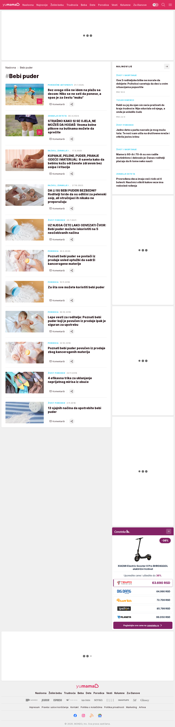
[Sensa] (98, 700)
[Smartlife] (123, 700)
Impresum (34, 707)
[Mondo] (31, 700)
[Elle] (110, 700)
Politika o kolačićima (91, 707)
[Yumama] (11, 5)
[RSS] (91, 715)
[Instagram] (83, 715)
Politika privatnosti (114, 707)
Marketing (131, 707)
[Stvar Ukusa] (71, 700)
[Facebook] (75, 715)
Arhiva (142, 707)
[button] (57, 104)
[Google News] (99, 715)
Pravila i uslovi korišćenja (55, 707)
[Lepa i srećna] (86, 700)
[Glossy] (144, 700)
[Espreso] (57, 700)
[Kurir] (45, 700)
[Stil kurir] (134, 700)
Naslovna (10, 67)
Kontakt (74, 707)
